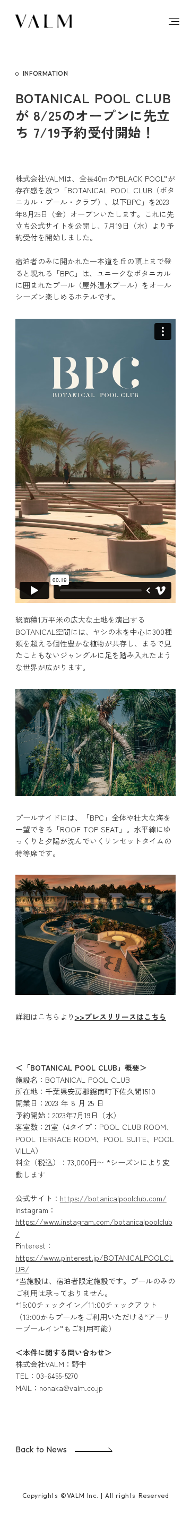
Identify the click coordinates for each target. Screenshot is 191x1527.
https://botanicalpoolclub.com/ (113, 1198)
